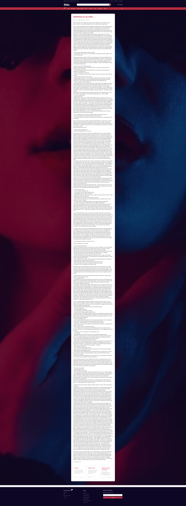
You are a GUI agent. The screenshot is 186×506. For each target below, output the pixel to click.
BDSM (64, 493)
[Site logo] (67, 4)
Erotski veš (65, 497)
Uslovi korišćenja (86, 493)
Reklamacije (85, 502)
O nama (84, 492)
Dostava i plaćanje (86, 497)
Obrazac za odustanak (87, 500)
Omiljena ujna (91, 468)
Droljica (76, 468)
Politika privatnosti (86, 495)
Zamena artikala (85, 498)
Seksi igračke (66, 492)
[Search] (110, 4)
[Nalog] (122, 9)
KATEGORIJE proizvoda (68, 490)
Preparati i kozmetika (67, 495)
